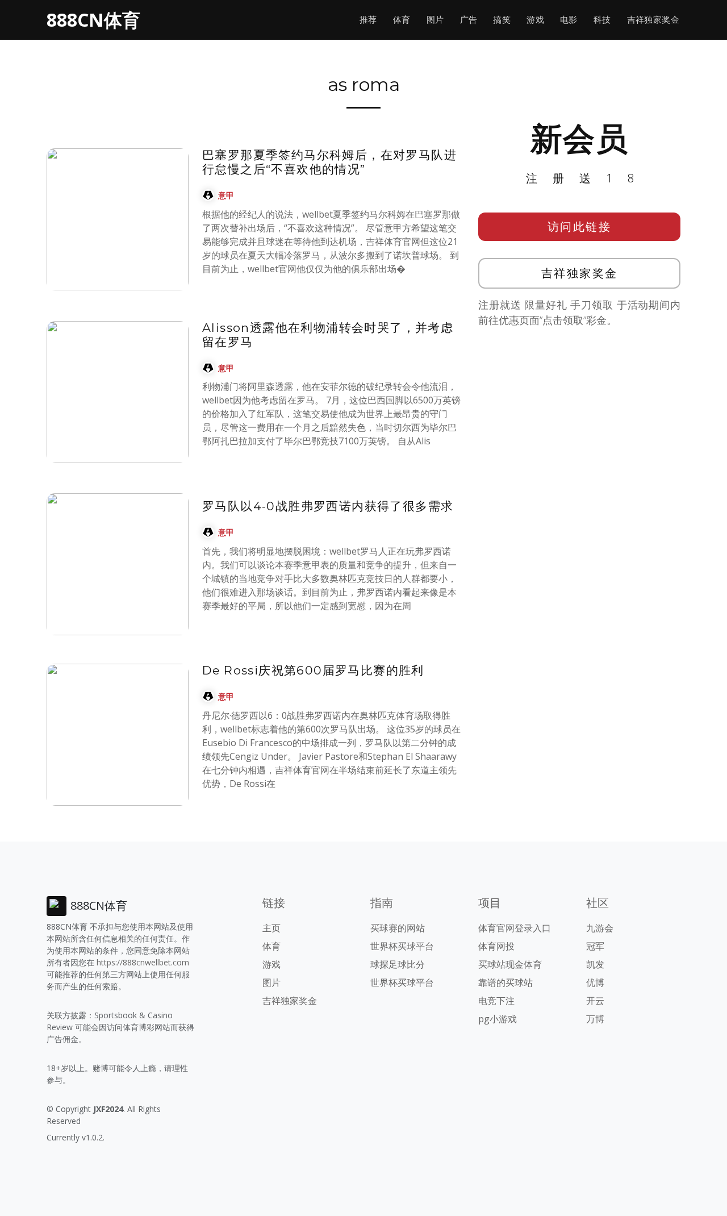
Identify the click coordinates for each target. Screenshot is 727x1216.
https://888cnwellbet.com (143, 962)
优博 (595, 982)
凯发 (595, 964)
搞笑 (502, 19)
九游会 (599, 928)
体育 (402, 19)
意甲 (226, 195)
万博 (595, 1019)
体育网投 (496, 946)
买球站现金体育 (510, 964)
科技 (602, 19)
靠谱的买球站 (505, 982)
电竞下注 (496, 1000)
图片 (435, 19)
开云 (595, 1000)
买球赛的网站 (397, 928)
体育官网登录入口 (514, 928)
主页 (271, 928)
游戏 (535, 19)
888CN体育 (93, 19)
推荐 (368, 19)
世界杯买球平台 (402, 946)
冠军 (595, 946)
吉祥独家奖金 (653, 19)
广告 (469, 19)
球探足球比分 (397, 964)
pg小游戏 (497, 1019)
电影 (569, 19)
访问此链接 (580, 226)
